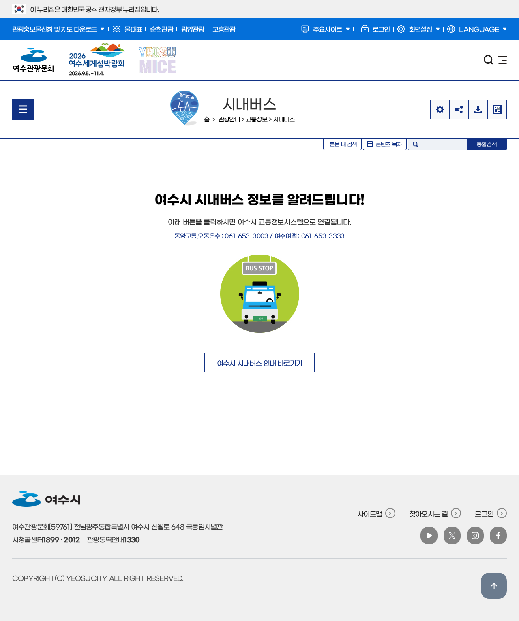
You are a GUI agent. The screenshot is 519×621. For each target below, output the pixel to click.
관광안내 (229, 119)
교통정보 (256, 119)
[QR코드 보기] (497, 109)
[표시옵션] (439, 109)
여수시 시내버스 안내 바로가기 (259, 362)
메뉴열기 (23, 109)
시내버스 (283, 119)
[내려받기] (477, 109)
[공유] (458, 109)
